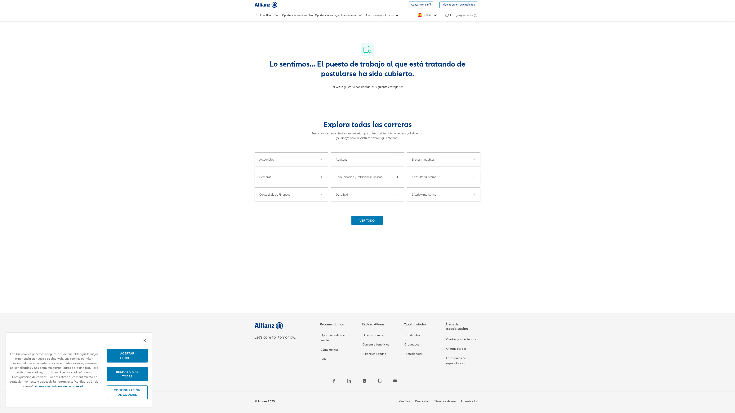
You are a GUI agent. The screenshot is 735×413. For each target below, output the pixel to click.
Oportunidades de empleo (297, 15)
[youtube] (395, 380)
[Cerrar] (144, 340)
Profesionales (413, 354)
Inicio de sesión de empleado (458, 4)
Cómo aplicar (329, 350)
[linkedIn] (349, 380)
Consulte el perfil (421, 4)
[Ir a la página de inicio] (266, 5)
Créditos (404, 401)
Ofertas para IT (456, 349)
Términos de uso (445, 401)
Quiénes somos (373, 335)
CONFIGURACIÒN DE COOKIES (127, 392)
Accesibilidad (469, 401)
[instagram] (364, 380)
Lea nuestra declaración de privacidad (59, 386)
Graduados (411, 344)
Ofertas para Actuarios (461, 339)
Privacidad (422, 401)
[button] (367, 220)
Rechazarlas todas (127, 374)
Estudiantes (412, 335)
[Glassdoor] (379, 380)
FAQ (323, 359)
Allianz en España (374, 354)
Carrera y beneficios (376, 344)
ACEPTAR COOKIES (127, 356)
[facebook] (333, 380)
